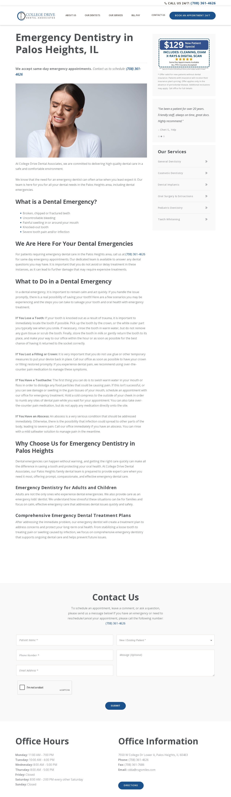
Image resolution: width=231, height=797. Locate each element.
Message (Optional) (128, 649)
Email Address (26, 664)
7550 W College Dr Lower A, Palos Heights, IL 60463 (153, 755)
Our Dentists (92, 15)
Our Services (116, 15)
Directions (131, 785)
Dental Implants (168, 184)
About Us (71, 15)
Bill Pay (136, 15)
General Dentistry (169, 161)
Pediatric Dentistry (170, 207)
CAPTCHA (23, 680)
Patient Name (26, 634)
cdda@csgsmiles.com (141, 770)
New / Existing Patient (131, 634)
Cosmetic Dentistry (170, 173)
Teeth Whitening (169, 219)
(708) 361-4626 (203, 3)
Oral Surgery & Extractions (175, 196)
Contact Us (158, 15)
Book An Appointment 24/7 (192, 15)
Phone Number (27, 649)
